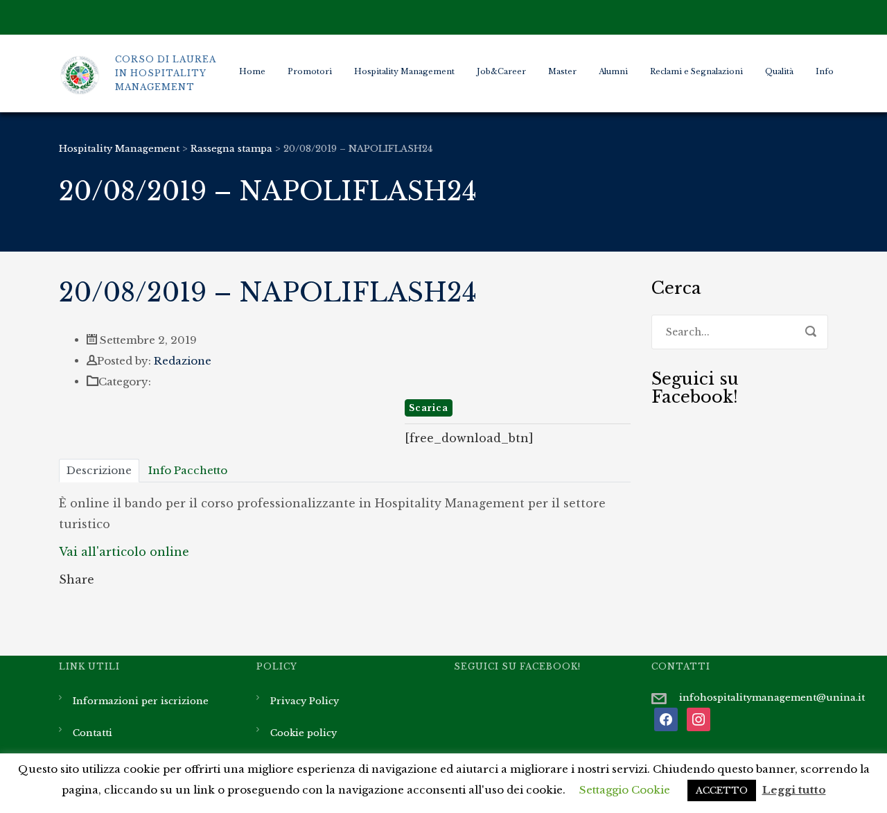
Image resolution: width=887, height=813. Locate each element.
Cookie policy (303, 733)
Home (252, 71)
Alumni (613, 71)
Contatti (92, 733)
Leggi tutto (794, 789)
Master (562, 71)
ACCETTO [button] (722, 790)
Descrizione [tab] (99, 470)
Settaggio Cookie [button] (624, 789)
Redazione (182, 360)
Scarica (428, 408)
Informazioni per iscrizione (141, 701)
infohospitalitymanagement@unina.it (772, 697)
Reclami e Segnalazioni (696, 71)
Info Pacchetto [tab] (187, 470)
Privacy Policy (304, 701)
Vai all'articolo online (124, 552)
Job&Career (501, 71)
